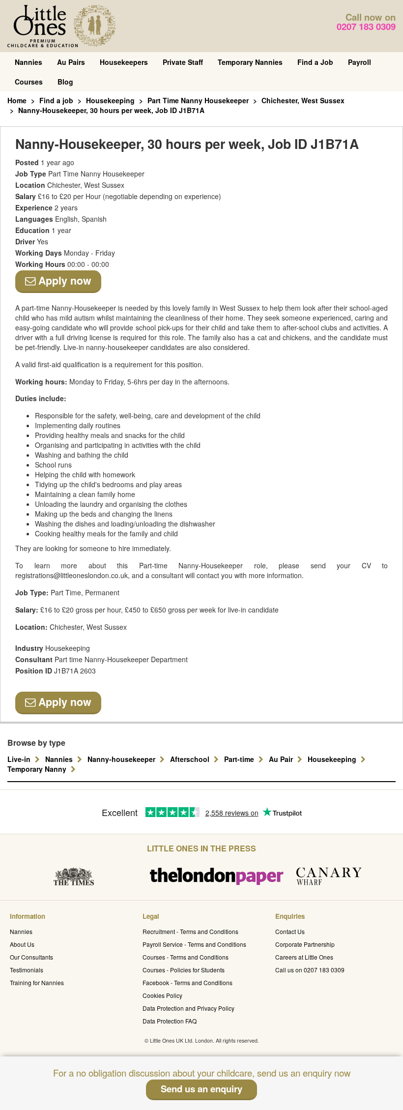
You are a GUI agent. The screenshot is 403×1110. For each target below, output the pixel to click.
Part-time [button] (240, 759)
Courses (29, 82)
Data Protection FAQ (170, 1021)
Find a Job (315, 62)
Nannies (28, 62)
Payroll (359, 62)
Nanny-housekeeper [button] (122, 759)
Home (17, 100)
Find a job (56, 100)
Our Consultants (31, 957)
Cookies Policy (162, 995)
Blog (65, 82)
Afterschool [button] (190, 759)
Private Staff (183, 62)
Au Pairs (71, 62)
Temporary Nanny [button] (37, 769)
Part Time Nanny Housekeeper (198, 100)
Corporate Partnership (305, 944)
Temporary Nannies (250, 62)
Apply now (63, 280)
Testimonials (26, 969)
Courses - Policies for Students (184, 969)
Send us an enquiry (201, 1088)
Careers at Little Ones (304, 957)
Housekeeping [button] (333, 759)
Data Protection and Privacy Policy (188, 1008)
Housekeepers (124, 62)
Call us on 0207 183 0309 (310, 969)
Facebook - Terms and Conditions (187, 982)
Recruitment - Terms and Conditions (190, 931)
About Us (22, 944)
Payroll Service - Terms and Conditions (194, 944)
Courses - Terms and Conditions (186, 957)
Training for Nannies (37, 982)
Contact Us (290, 931)
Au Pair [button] (282, 759)
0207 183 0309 (366, 26)
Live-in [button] (19, 759)
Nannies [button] (60, 759)
